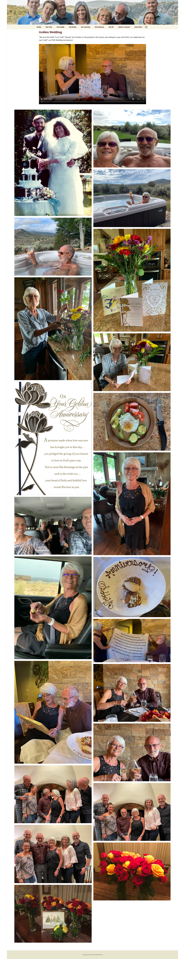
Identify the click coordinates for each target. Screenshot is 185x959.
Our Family (60, 27)
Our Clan (49, 27)
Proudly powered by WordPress (92, 955)
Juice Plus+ (138, 27)
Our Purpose (99, 27)
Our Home (72, 27)
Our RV (111, 27)
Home (39, 27)
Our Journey (85, 27)
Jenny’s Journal (124, 27)
